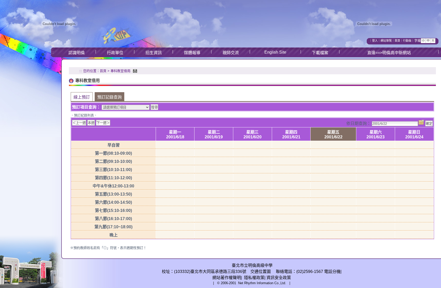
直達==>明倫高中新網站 (389, 53)
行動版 (407, 40)
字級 (417, 40)
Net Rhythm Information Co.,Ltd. (262, 283)
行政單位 (115, 53)
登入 (375, 40)
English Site (275, 52)
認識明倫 (76, 53)
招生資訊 (153, 53)
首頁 (397, 40)
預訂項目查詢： (86, 107)
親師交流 (231, 53)
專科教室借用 (120, 71)
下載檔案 (320, 53)
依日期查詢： (358, 123)
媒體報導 (192, 53)
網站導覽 (386, 40)
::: (52, 52)
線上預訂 (82, 97)
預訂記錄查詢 (109, 97)
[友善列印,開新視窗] (134, 71)
